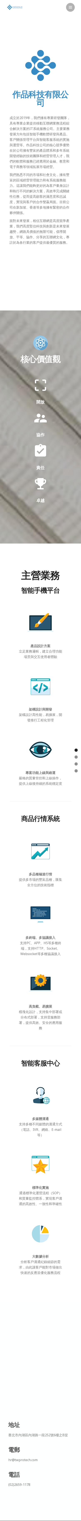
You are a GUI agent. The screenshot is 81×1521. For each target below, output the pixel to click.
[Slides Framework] (14, 7)
